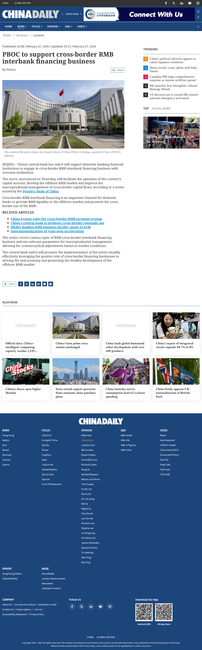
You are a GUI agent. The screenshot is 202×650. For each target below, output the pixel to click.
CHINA (5, 3)
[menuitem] (72, 14)
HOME (8, 27)
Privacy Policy (37, 614)
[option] (171, 133)
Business (22, 35)
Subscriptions (23, 609)
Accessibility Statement (14, 614)
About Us (7, 604)
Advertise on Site (47, 604)
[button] (147, 145)
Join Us (38, 609)
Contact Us (8, 609)
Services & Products (25, 604)
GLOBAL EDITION (23, 3)
